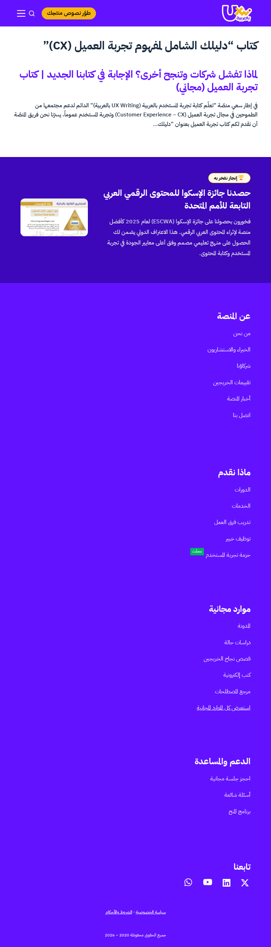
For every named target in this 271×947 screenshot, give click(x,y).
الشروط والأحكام (119, 912)
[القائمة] (21, 13)
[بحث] (32, 13)
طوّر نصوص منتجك (69, 13)
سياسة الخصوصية (151, 912)
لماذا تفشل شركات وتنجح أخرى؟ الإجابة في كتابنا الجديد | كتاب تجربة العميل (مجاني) (138, 81)
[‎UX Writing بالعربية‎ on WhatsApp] (188, 882)
